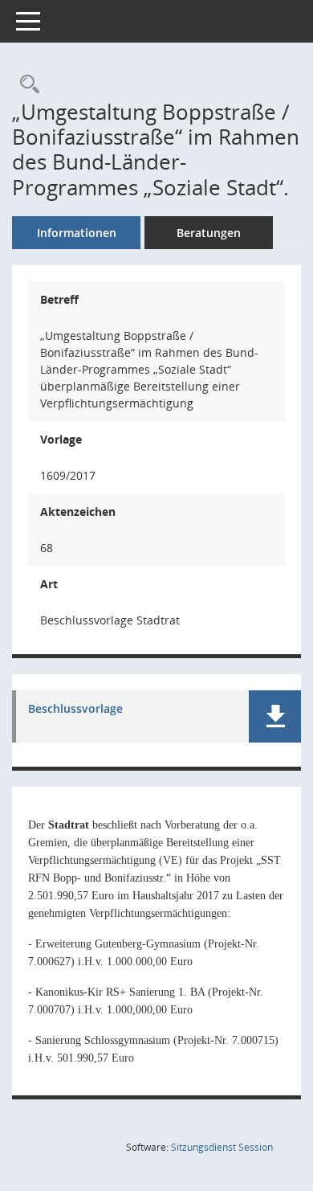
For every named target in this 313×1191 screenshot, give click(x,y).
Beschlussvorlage (75, 709)
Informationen (76, 232)
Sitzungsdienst (222, 1147)
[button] (275, 716)
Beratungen (209, 232)
